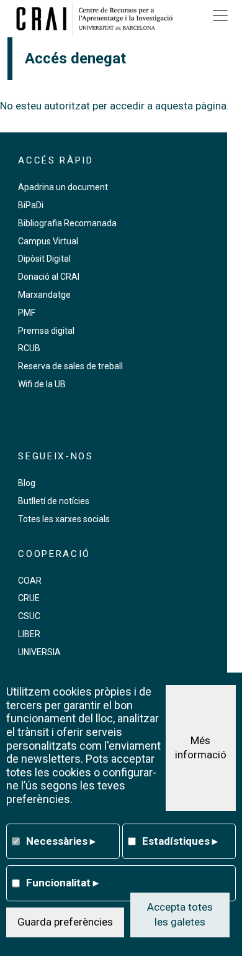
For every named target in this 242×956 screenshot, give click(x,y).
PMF (26, 313)
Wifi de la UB (42, 384)
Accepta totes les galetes (180, 914)
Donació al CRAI (48, 277)
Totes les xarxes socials (64, 519)
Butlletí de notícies (53, 501)
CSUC (29, 616)
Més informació (200, 747)
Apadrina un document (63, 187)
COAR (30, 581)
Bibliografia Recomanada (67, 223)
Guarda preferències (65, 922)
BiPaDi (30, 205)
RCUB (29, 348)
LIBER (29, 634)
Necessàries (61, 841)
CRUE (29, 598)
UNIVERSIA (39, 652)
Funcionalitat (62, 882)
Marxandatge (44, 295)
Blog (26, 483)
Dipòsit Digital (44, 259)
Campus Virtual (48, 241)
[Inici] (98, 18)
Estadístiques (180, 841)
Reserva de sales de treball (70, 366)
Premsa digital (46, 331)
